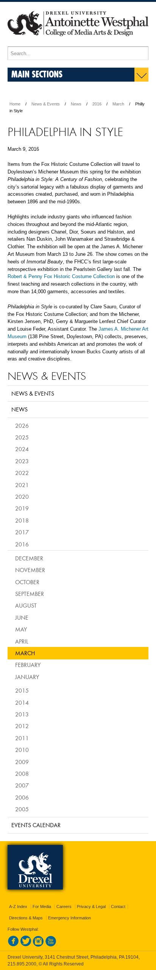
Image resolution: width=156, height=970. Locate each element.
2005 (22, 809)
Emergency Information (69, 918)
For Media (42, 906)
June (21, 617)
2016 (96, 104)
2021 (22, 485)
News (76, 104)
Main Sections (36, 73)
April (21, 641)
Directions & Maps (26, 918)
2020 (22, 496)
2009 (22, 762)
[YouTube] (50, 945)
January (27, 677)
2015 (22, 690)
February (28, 664)
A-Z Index (18, 906)
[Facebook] (13, 945)
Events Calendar (36, 825)
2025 (22, 437)
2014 (22, 702)
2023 (22, 461)
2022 (22, 472)
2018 (22, 520)
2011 (22, 738)
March (118, 104)
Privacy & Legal (91, 906)
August (26, 605)
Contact (118, 906)
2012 (22, 726)
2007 (22, 785)
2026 (22, 425)
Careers (64, 906)
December (29, 558)
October (27, 582)
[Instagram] (38, 945)
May (21, 629)
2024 (22, 449)
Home (14, 104)
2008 (22, 773)
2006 (22, 797)
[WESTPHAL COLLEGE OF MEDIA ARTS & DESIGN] (78, 43)
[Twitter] (25, 945)
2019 (22, 508)
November (30, 570)
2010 (22, 749)
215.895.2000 (22, 964)
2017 (22, 532)
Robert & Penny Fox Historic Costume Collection (61, 276)
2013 (22, 714)
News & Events (45, 104)
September (29, 593)
